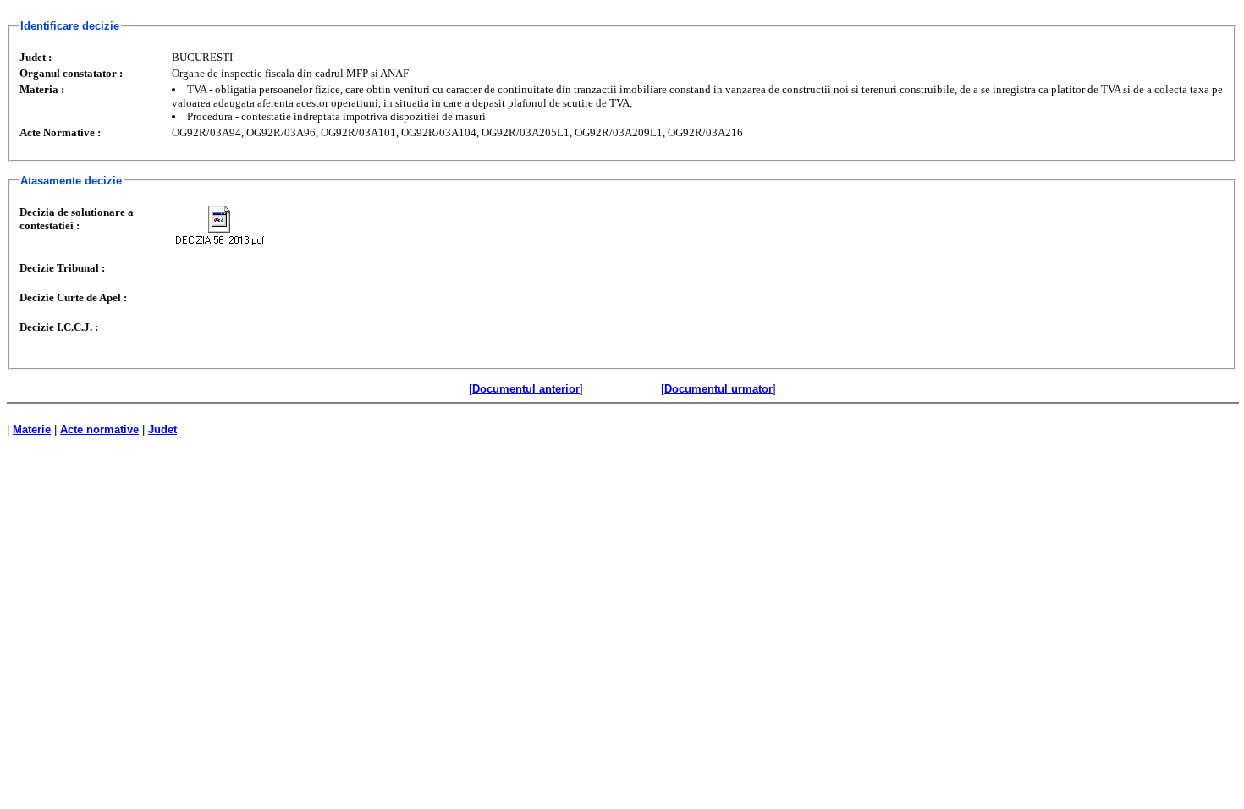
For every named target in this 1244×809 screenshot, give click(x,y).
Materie (32, 429)
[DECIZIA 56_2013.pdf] (219, 225)
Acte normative (99, 429)
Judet (162, 429)
